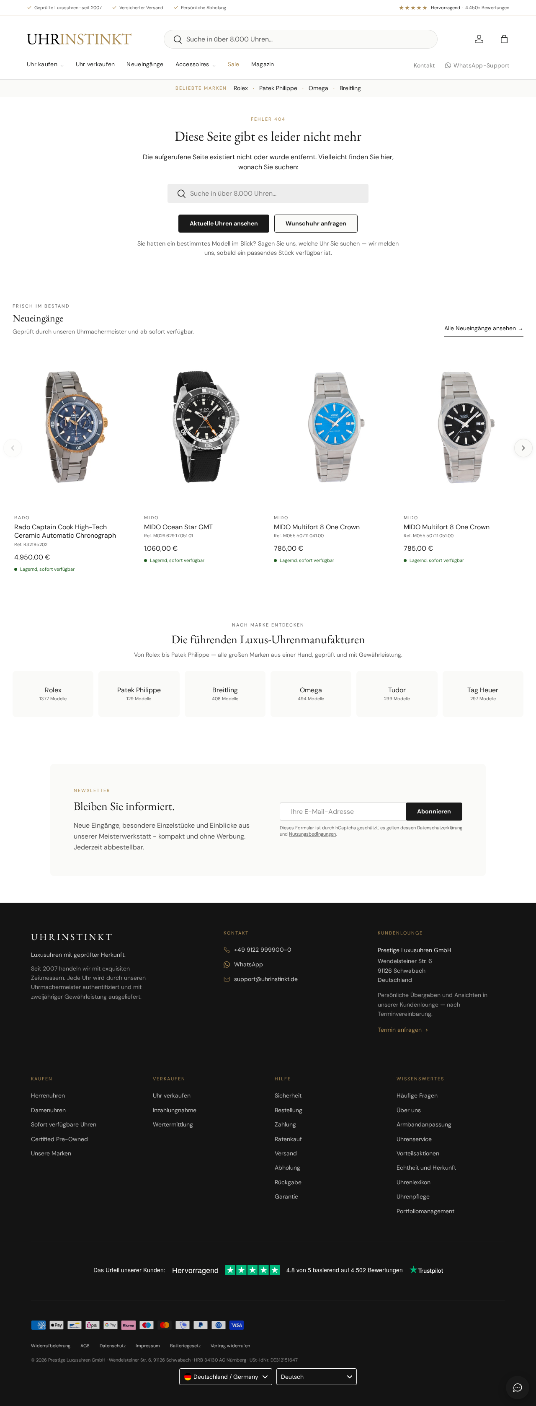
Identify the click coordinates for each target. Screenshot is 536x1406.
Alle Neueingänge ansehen (483, 328)
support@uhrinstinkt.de (266, 979)
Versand (286, 1153)
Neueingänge (144, 64)
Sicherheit (288, 1095)
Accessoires (192, 64)
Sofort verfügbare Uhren (63, 1124)
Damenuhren (48, 1110)
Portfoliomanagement (425, 1211)
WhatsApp (248, 964)
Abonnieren (434, 811)
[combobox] (301, 39)
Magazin (262, 64)
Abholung (287, 1167)
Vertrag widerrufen (230, 1346)
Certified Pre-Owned (59, 1139)
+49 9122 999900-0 (262, 949)
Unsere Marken (51, 1153)
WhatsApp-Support (481, 65)
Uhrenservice (414, 1139)
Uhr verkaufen (95, 64)
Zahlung (285, 1124)
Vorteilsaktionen (418, 1153)
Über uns (409, 1110)
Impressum (148, 1346)
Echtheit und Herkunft (426, 1167)
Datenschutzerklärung (439, 828)
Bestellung (288, 1110)
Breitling (350, 88)
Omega (318, 88)
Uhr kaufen (42, 64)
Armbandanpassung (424, 1124)
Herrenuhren (48, 1095)
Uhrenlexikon (413, 1182)
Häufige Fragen (417, 1095)
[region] (268, 465)
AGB (85, 1346)
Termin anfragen (400, 1029)
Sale (234, 64)
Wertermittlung (173, 1124)
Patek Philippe (278, 88)
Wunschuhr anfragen (316, 223)
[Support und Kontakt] (517, 1387)
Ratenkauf (288, 1139)
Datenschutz (113, 1346)
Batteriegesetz (185, 1346)
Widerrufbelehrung (50, 1346)
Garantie (286, 1196)
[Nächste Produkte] (523, 448)
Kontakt (424, 65)
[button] (504, 39)
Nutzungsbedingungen (312, 834)
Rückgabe (288, 1182)
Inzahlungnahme (174, 1110)
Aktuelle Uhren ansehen (224, 223)
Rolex (241, 88)
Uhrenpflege (413, 1196)
